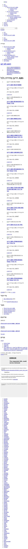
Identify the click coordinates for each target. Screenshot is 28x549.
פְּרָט (8, 94)
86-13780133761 (8, 299)
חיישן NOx (9, 21)
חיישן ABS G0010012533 (15, 152)
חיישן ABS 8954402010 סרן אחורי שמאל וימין (15, 170)
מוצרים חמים (7, 343)
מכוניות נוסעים (13, 8)
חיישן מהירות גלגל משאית (10, 350)
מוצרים (5, 6)
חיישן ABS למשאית (16, 349)
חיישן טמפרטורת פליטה (9, 55)
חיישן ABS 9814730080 (14, 85)
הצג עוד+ (3, 326)
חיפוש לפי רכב (6, 64)
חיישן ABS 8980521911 (14, 118)
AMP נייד (6, 346)
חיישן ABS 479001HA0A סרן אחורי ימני (14, 242)
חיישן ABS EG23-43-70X (14, 225)
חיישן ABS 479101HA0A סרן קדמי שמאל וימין (14, 279)
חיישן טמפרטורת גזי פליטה (13, 15)
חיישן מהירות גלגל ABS (12, 7)
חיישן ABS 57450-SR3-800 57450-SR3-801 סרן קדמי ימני (15, 189)
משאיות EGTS (13, 18)
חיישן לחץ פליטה (11, 20)
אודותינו (6, 24)
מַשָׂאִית (11, 14)
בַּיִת (4, 4)
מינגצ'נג (2, 354)
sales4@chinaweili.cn (12, 301)
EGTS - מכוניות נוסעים (15, 17)
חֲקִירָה (10, 94)
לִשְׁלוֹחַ (2, 340)
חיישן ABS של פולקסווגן (21, 349)
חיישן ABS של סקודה (13, 348)
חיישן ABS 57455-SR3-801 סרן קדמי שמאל (15, 208)
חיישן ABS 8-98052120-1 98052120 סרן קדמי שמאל (14, 136)
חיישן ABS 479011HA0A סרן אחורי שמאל (14, 260)
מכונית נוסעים (13, 13)
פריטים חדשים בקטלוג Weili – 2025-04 (10, 323)
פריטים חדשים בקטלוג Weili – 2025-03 (10, 331)
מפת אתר (6, 344)
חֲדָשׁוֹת (5, 22)
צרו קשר (6, 25)
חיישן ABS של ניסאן (18, 347)
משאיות (12, 10)
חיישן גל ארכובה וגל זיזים (12, 11)
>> (11, 292)
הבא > (13, 292)
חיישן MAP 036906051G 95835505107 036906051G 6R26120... (14, 73)
